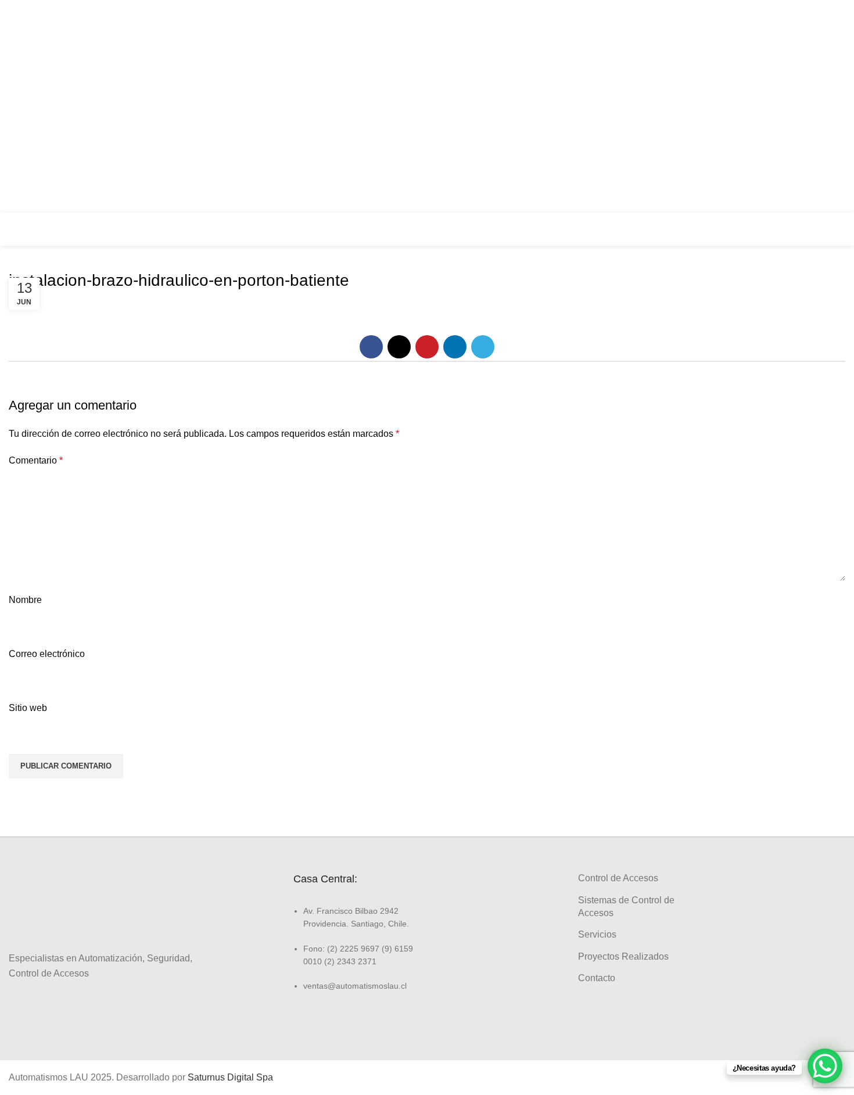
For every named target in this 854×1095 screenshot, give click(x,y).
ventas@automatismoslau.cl (731, 106)
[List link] (356, 948)
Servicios (597, 934)
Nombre (25, 600)
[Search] (842, 228)
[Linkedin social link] (832, 117)
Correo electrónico (47, 654)
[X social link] (399, 346)
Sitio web (28, 708)
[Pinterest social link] (427, 346)
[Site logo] (49, 229)
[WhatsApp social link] (832, 139)
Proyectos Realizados (623, 956)
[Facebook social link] (832, 73)
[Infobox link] (773, 229)
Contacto (596, 978)
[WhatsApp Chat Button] (825, 1066)
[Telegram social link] (482, 346)
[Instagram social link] (832, 95)
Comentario (36, 460)
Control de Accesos (618, 878)
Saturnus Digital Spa (230, 1077)
